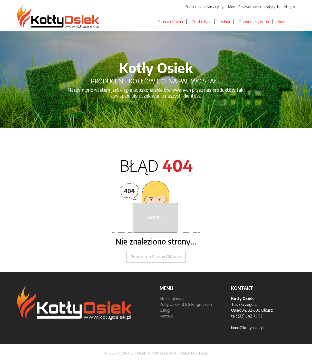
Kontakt (284, 21)
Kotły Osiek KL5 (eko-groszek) (186, 304)
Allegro (289, 6)
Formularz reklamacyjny (204, 6)
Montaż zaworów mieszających (253, 6)
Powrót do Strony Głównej (156, 256)
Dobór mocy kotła (254, 21)
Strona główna (170, 21)
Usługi (224, 21)
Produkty (200, 21)
